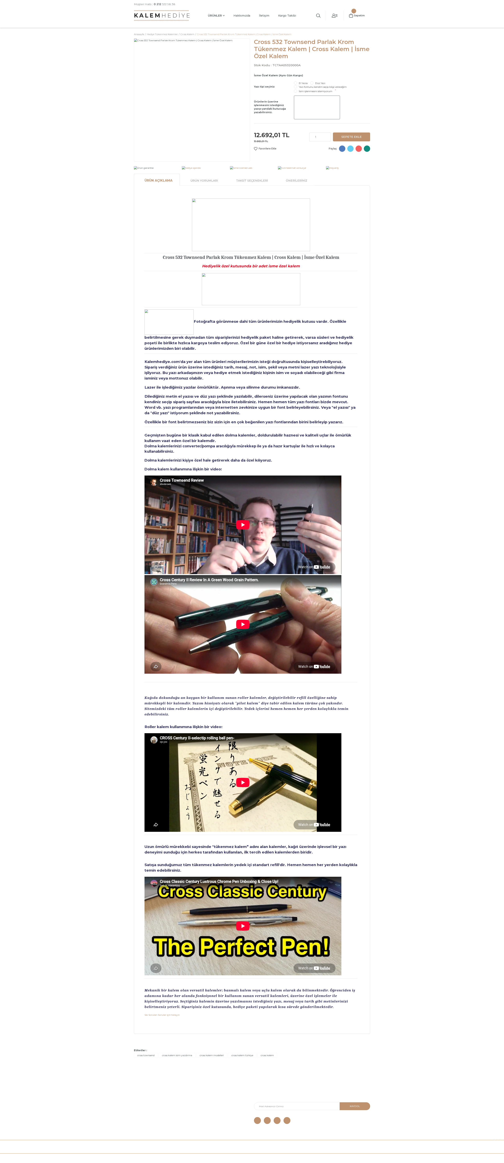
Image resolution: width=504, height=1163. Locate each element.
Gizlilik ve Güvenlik (145, 1109)
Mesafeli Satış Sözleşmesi (150, 1103)
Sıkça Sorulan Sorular (147, 1121)
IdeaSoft (229, 1158)
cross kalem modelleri (212, 1055)
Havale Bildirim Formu (208, 1091)
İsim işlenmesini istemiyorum (315, 91)
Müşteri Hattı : (154, 4)
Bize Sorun (141, 1115)
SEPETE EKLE (351, 137)
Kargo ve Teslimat (145, 1097)
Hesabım (199, 1103)
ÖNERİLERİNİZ (296, 180)
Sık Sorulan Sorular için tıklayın (162, 1014)
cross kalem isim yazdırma (177, 1055)
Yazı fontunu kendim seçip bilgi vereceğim (323, 86)
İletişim (264, 15)
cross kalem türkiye (242, 1055)
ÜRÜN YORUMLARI (204, 180)
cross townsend (146, 1055)
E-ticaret (242, 1158)
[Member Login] (335, 16)
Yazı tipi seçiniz (264, 86)
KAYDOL (355, 1106)
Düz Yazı (320, 83)
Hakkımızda (241, 15)
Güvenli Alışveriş (144, 1091)
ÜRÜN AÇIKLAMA (158, 180)
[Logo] (162, 15)
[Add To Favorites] (265, 148)
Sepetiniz (200, 1115)
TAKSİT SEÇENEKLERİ (252, 180)
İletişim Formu (203, 1097)
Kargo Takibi (287, 15)
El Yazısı (303, 83)
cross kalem (267, 1055)
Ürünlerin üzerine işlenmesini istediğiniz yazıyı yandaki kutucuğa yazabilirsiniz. (270, 107)
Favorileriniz (201, 1109)
